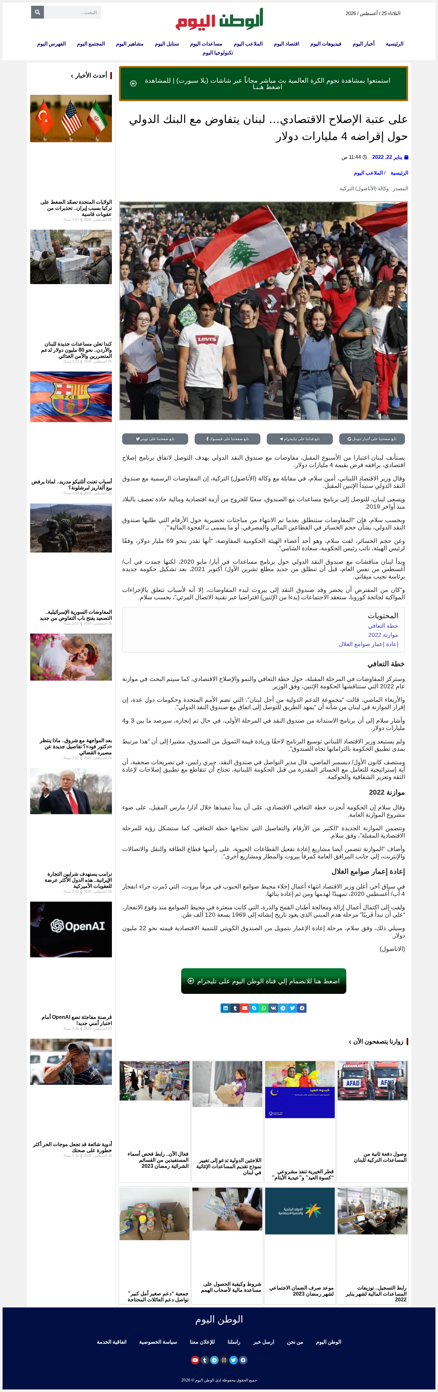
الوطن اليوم (328, 1342)
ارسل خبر (263, 1342)
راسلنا (234, 1342)
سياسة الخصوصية (158, 1342)
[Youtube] (195, 1360)
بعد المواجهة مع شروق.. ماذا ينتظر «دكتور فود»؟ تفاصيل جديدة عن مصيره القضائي (76, 746)
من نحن (295, 1342)
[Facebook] (243, 1360)
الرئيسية (394, 43)
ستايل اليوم (167, 43)
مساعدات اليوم (206, 43)
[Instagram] (224, 1360)
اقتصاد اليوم (286, 43)
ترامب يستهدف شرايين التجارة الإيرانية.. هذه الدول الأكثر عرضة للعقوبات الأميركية (78, 880)
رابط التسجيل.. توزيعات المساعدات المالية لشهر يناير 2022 (376, 1293)
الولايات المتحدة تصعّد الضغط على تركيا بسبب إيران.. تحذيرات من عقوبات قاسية (76, 208)
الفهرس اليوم (51, 43)
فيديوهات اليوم (325, 43)
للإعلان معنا (202, 1342)
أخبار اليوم (364, 43)
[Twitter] (233, 1360)
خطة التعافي (383, 626)
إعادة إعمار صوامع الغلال (368, 644)
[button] (302, 1008)
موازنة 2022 (383, 635)
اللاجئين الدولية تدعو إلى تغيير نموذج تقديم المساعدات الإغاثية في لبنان (228, 1166)
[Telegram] (214, 1360)
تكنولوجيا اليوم (218, 52)
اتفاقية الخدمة (111, 1342)
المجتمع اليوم (91, 43)
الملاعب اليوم (248, 43)
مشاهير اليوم (130, 43)
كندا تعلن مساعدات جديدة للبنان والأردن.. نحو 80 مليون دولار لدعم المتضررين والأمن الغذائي (76, 350)
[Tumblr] (204, 1360)
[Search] (37, 12)
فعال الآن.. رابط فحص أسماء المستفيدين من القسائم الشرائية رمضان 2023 (158, 1160)
